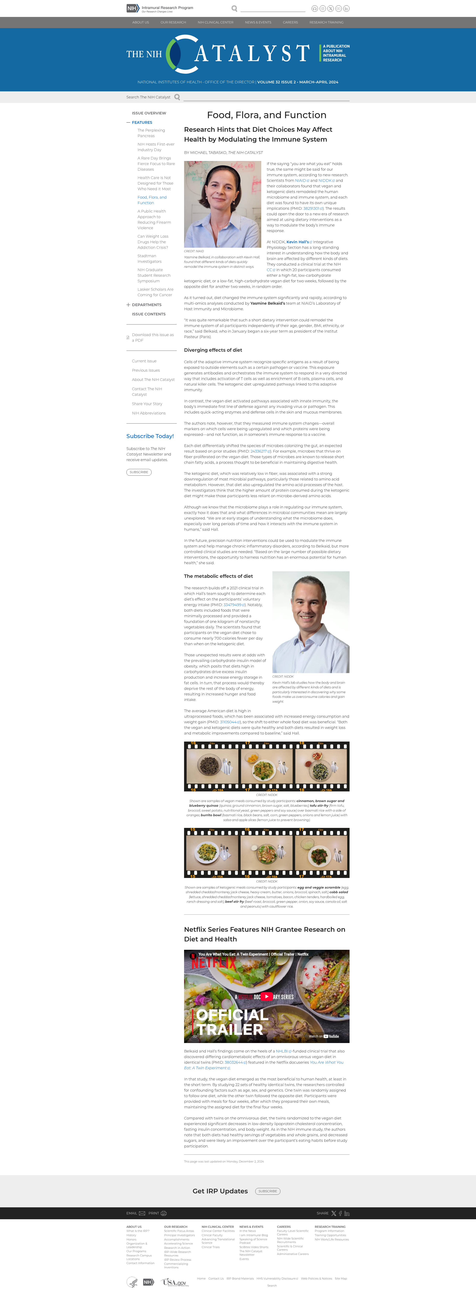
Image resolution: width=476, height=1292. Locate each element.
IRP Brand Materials (240, 1278)
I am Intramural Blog (253, 1235)
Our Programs (136, 1251)
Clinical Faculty (212, 1235)
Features (142, 122)
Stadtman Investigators (150, 259)
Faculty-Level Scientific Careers (293, 1232)
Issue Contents (149, 314)
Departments (147, 305)
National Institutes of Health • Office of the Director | (238, 82)
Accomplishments (176, 1239)
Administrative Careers (293, 1254)
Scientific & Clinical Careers (290, 1248)
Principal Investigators (179, 1235)
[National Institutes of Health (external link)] (148, 1282)
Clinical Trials (211, 1247)
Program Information (329, 1231)
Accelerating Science (178, 1243)
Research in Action (177, 1248)
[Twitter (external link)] (330, 8)
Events (244, 1259)
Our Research (173, 22)
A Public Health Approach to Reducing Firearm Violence (154, 219)
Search (272, 1285)
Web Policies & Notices (316, 1278)
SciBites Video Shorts (253, 1247)
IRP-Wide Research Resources (177, 1253)
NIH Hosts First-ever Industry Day (156, 147)
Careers (290, 22)
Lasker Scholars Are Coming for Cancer (155, 292)
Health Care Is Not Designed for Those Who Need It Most (155, 183)
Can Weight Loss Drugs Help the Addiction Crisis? (153, 242)
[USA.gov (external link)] (174, 1282)
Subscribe (139, 472)
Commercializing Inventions (176, 1265)
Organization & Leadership (136, 1245)
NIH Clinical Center (215, 22)
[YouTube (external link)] (338, 8)
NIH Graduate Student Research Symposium (154, 275)
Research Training (327, 22)
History (131, 1235)
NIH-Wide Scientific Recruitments (290, 1240)
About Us (140, 22)
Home (201, 1278)
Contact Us (216, 1278)
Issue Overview (149, 113)
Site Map (341, 1278)
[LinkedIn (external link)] (346, 8)
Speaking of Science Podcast (253, 1241)
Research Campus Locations (139, 1257)
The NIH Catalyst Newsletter (250, 1252)
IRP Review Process (177, 1259)
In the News (247, 1231)
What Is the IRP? (137, 1231)
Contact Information (140, 1263)
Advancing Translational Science (218, 1241)
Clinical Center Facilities (218, 1231)
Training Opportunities (330, 1235)
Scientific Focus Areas (179, 1231)
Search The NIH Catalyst (148, 97)
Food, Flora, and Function (152, 200)
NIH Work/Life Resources (332, 1239)
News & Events (258, 22)
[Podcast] (315, 8)
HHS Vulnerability (277, 1278)
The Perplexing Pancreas (151, 133)
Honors (131, 1239)
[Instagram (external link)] (323, 8)
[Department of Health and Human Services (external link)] (132, 1282)
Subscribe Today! (150, 436)
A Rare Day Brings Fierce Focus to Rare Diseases (156, 164)
